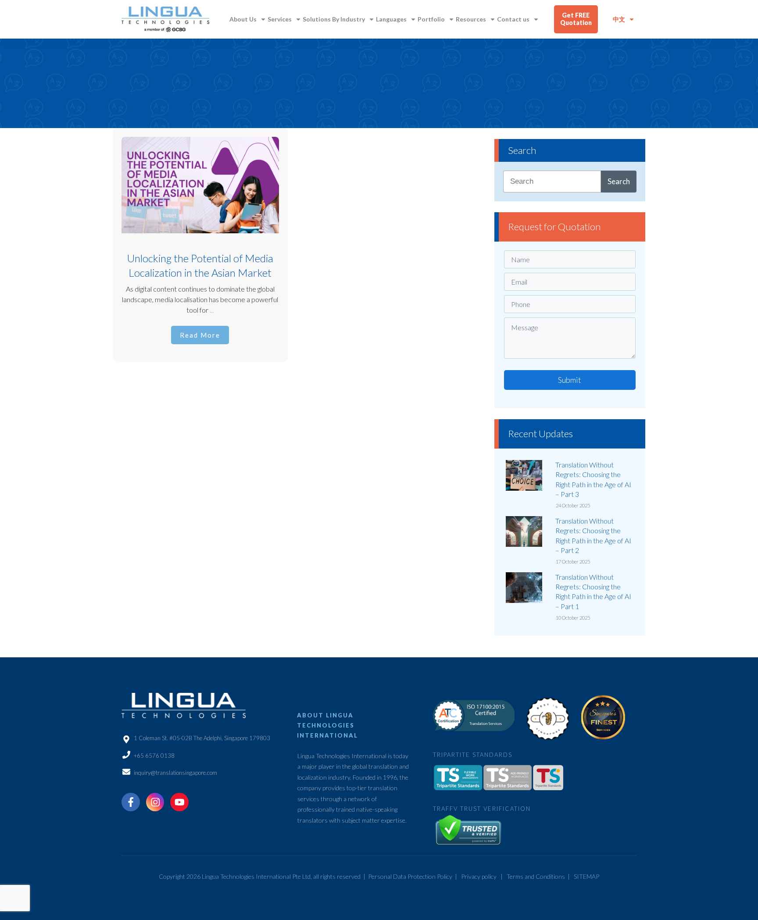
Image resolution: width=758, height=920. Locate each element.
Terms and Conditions (536, 876)
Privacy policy (479, 876)
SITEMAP (586, 876)
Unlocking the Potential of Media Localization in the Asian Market (200, 245)
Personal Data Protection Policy (410, 876)
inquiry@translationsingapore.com (175, 772)
